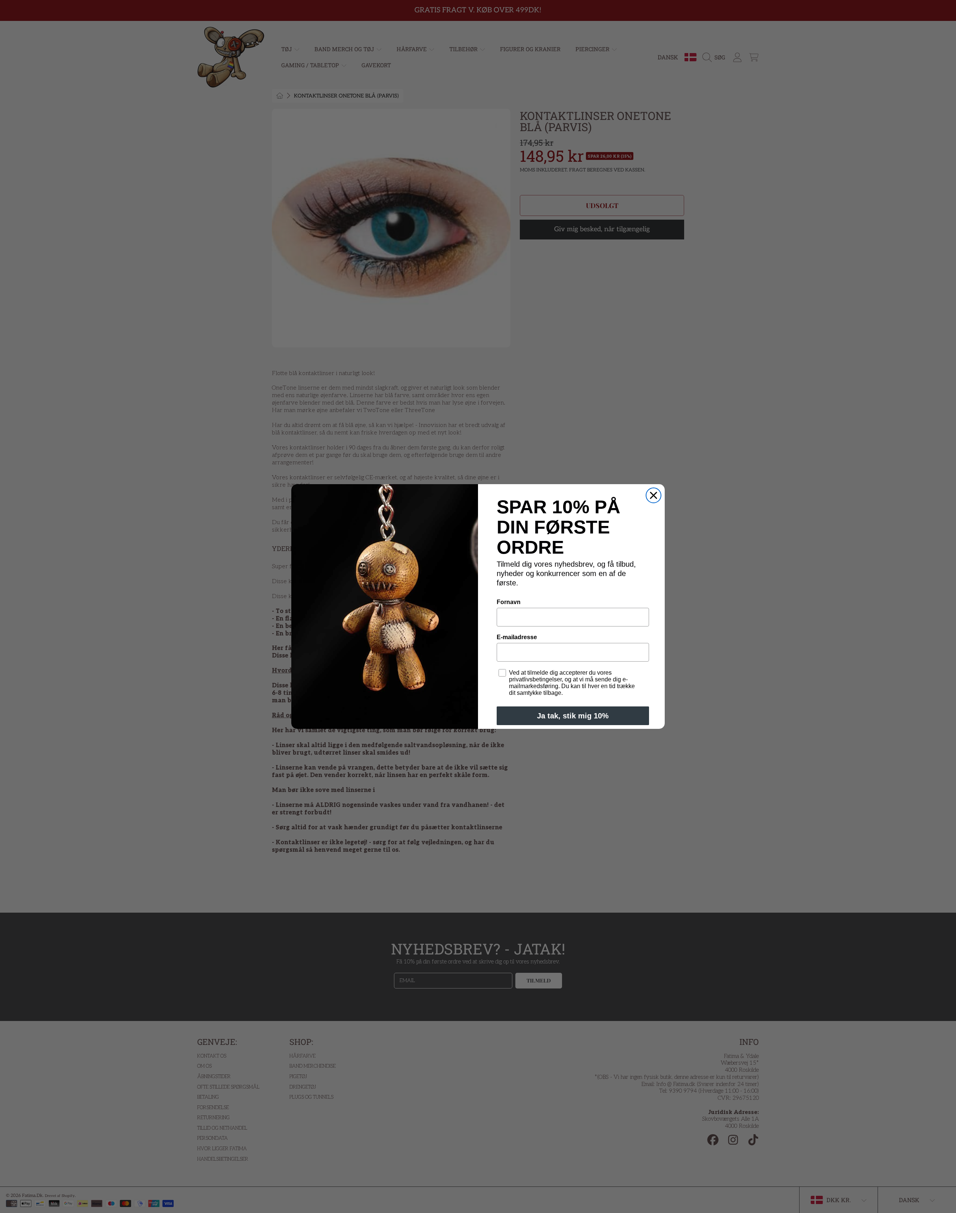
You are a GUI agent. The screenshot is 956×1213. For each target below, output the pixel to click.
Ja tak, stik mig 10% (573, 716)
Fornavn (509, 602)
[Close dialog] (653, 495)
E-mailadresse (517, 637)
